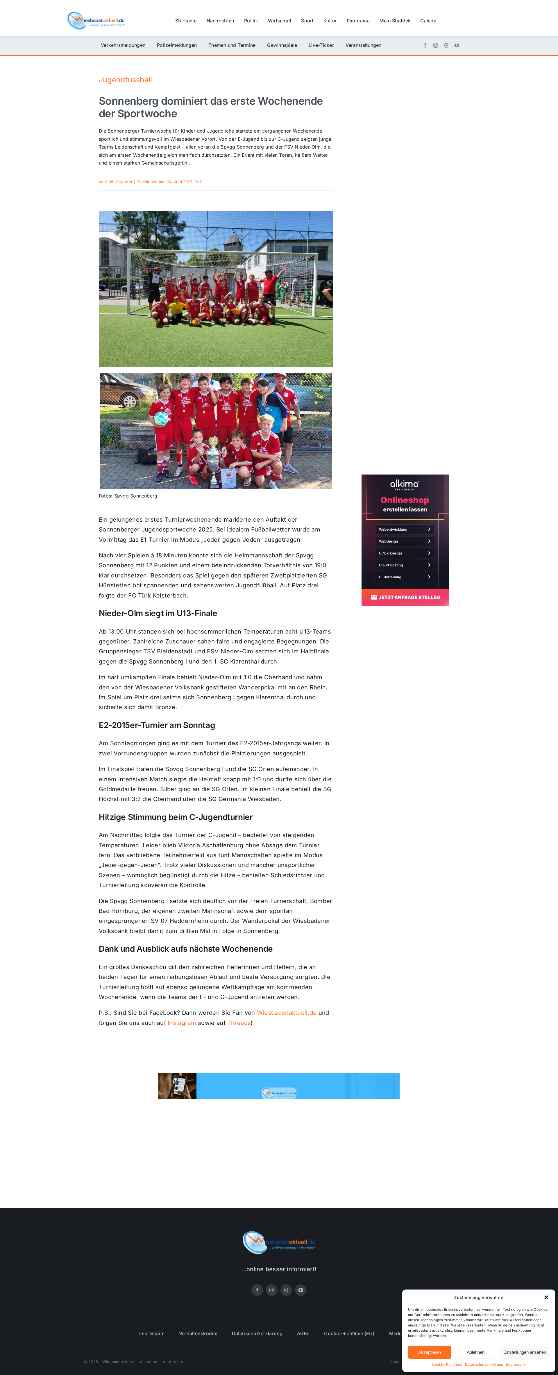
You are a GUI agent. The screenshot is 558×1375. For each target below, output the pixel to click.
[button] (546, 1297)
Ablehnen (475, 1352)
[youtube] (457, 45)
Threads (239, 1022)
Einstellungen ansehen (524, 1352)
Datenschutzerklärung (484, 1364)
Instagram (182, 1022)
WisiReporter (120, 181)
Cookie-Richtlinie (447, 1364)
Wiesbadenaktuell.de (287, 1012)
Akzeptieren (429, 1352)
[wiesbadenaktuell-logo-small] (95, 14)
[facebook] (425, 45)
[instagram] (435, 45)
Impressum (515, 1364)
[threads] (446, 45)
